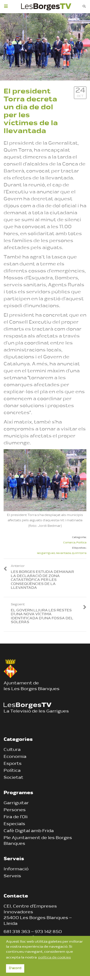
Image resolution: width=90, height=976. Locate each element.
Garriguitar (16, 803)
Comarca (69, 542)
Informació (16, 869)
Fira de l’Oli (16, 817)
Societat (13, 778)
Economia (15, 757)
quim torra (79, 553)
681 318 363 (17, 932)
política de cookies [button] (54, 957)
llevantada (63, 553)
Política (81, 542)
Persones (15, 810)
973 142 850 (48, 932)
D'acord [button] (15, 968)
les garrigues (46, 553)
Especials (14, 824)
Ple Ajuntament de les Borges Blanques (38, 841)
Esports (13, 764)
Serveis (12, 876)
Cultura (12, 750)
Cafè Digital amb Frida (29, 831)
